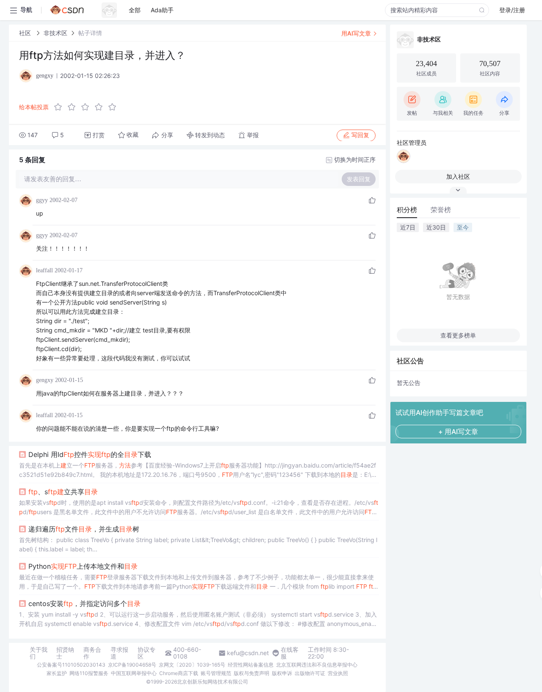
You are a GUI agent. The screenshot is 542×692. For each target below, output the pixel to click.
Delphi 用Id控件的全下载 (89, 454)
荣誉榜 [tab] (441, 209)
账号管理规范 (216, 673)
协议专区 (146, 653)
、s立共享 (63, 491)
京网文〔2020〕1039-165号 (192, 665)
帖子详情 (90, 32)
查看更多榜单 (458, 335)
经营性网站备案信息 (251, 665)
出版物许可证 (310, 673)
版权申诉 (282, 673)
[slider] (88, 107)
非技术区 (55, 32)
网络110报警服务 (88, 673)
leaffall (44, 270)
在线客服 (290, 653)
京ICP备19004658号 (132, 665)
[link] (26, 32)
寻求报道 (119, 653)
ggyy (42, 200)
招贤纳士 (65, 653)
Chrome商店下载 (178, 673)
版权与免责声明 (251, 673)
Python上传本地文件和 (83, 566)
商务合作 (92, 653)
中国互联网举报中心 (134, 673)
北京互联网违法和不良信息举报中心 (316, 665)
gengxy (44, 380)
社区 (26, 32)
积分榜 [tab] (407, 209)
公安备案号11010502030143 (71, 665)
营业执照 (338, 673)
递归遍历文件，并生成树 (83, 529)
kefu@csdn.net (248, 653)
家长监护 (57, 673)
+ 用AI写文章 (458, 431)
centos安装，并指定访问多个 (84, 603)
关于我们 (38, 653)
